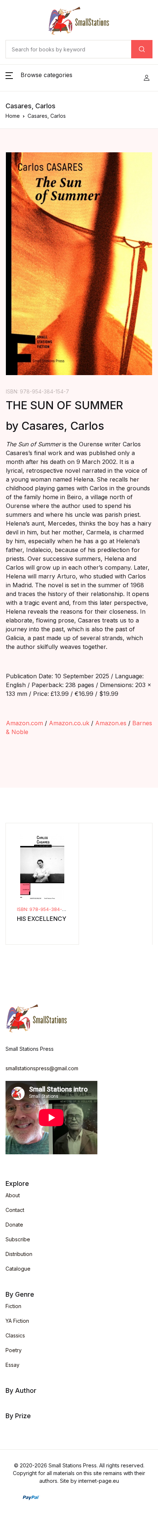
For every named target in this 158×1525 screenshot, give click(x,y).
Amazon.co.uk (69, 723)
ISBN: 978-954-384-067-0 (46, 909)
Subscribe (18, 1239)
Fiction (13, 1306)
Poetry (14, 1350)
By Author (21, 1390)
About (13, 1195)
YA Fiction (17, 1321)
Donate (14, 1224)
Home (13, 116)
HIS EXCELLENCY (41, 918)
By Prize (18, 1416)
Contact (15, 1210)
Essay (12, 1365)
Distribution (19, 1254)
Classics (15, 1335)
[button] (39, 77)
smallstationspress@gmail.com (42, 1068)
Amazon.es (110, 723)
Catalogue (18, 1269)
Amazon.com (24, 723)
